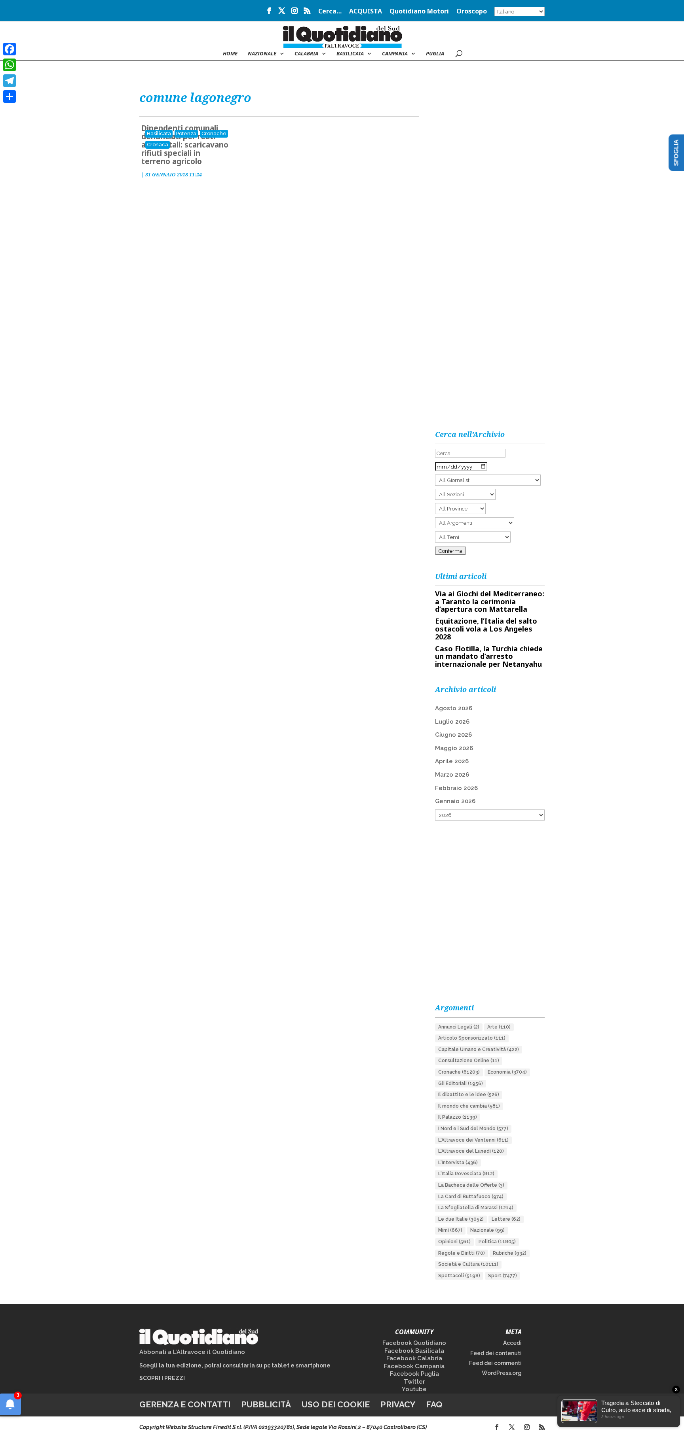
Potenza (186, 133)
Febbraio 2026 (456, 788)
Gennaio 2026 (455, 801)
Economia (507, 1072)
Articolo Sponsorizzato (471, 1038)
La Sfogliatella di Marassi (475, 1207)
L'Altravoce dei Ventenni (473, 1140)
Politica (497, 1241)
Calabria (306, 54)
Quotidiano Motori (419, 11)
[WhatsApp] (9, 65)
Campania (395, 54)
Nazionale (487, 1230)
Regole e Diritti (461, 1253)
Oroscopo (471, 11)
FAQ (434, 1404)
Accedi (512, 1343)
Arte (499, 1027)
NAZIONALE (262, 54)
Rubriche (509, 1253)
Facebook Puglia (414, 1373)
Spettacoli (459, 1275)
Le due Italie (461, 1219)
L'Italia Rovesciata (466, 1173)
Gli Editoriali (460, 1083)
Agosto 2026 (453, 708)
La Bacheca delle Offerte (471, 1185)
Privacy (397, 1404)
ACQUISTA (365, 11)
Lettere (506, 1219)
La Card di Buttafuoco (471, 1196)
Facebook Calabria (414, 1358)
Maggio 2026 (454, 748)
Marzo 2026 (452, 774)
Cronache (213, 133)
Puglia (435, 54)
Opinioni (454, 1241)
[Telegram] (9, 81)
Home (230, 54)
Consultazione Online (468, 1060)
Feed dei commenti (495, 1363)
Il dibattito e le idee (468, 1094)
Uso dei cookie (336, 1404)
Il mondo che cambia (469, 1106)
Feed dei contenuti (496, 1353)
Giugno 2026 (453, 734)
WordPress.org (502, 1373)
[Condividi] (9, 96)
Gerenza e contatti (184, 1404)
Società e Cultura (468, 1264)
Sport (502, 1275)
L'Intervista (458, 1162)
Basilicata (350, 54)
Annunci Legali (458, 1027)
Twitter (414, 1381)
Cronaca (157, 144)
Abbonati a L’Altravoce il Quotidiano (192, 1352)
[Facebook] (9, 49)
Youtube (414, 1389)
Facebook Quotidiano (414, 1342)
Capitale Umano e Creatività (478, 1049)
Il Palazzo (457, 1117)
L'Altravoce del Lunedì (471, 1151)
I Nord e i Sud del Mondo (473, 1128)
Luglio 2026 (452, 721)
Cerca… (330, 11)
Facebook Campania (414, 1366)
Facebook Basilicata (414, 1350)
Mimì (450, 1230)
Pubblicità (266, 1404)
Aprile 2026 (452, 761)
